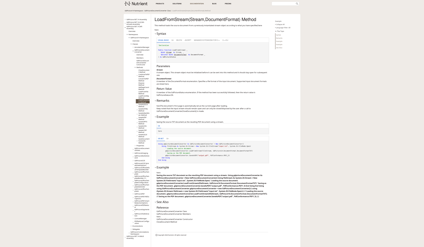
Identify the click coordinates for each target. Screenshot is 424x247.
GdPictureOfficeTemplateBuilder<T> (141, 177)
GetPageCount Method (143, 88)
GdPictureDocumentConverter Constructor (142, 63)
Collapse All (280, 24)
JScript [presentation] (188, 40)
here (167, 84)
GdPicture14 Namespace (134, 11)
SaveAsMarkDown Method (143, 114)
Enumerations (137, 226)
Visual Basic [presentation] (163, 40)
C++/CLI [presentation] (225, 40)
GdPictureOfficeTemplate (141, 173)
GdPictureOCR (139, 161)
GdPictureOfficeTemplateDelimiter (141, 186)
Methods (139, 67)
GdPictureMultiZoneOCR (141, 157)
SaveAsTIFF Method (142, 131)
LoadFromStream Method (144, 101)
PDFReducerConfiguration (141, 222)
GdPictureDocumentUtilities (141, 149)
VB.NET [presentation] (161, 138)
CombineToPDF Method (144, 75)
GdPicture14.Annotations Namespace (140, 233)
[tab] (163, 40)
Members (140, 58)
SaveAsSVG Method (142, 127)
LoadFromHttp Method (143, 97)
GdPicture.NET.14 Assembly (137, 19)
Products (160, 4)
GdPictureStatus (169, 57)
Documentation (197, 4)
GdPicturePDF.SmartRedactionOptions (141, 202)
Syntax (278, 35)
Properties (140, 146)
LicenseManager (140, 218)
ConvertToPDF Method (143, 80)
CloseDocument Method (144, 71)
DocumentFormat (197, 55)
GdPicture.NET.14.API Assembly (134, 27)
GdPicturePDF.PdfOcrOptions (141, 198)
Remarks (279, 38)
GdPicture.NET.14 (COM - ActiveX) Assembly (136, 23)
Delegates (136, 229)
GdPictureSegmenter (141, 210)
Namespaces (133, 34)
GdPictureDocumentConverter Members (174, 214)
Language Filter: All (283, 28)
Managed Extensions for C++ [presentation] (207, 40)
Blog (214, 4)
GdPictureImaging (141, 153)
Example (278, 21)
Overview (132, 31)
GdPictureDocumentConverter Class (157, 11)
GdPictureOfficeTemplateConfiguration (141, 181)
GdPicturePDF (139, 194)
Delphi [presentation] (179, 40)
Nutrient (171, 235)
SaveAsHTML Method (143, 110)
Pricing (228, 4)
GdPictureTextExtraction (141, 215)
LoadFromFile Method (143, 93)
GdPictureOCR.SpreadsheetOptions (141, 164)
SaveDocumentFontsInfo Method (144, 141)
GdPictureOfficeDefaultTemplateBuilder (142, 169)
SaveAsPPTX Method (142, 123)
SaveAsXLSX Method (142, 136)
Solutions (177, 4)
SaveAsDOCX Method (143, 105)
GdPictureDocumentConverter (141, 51)
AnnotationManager (141, 47)
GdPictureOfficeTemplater (141, 190)
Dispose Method (141, 84)
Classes (135, 44)
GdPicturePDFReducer (141, 206)
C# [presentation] (172, 40)
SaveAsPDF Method (142, 118)
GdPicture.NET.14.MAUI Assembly (135, 237)
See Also (279, 48)
